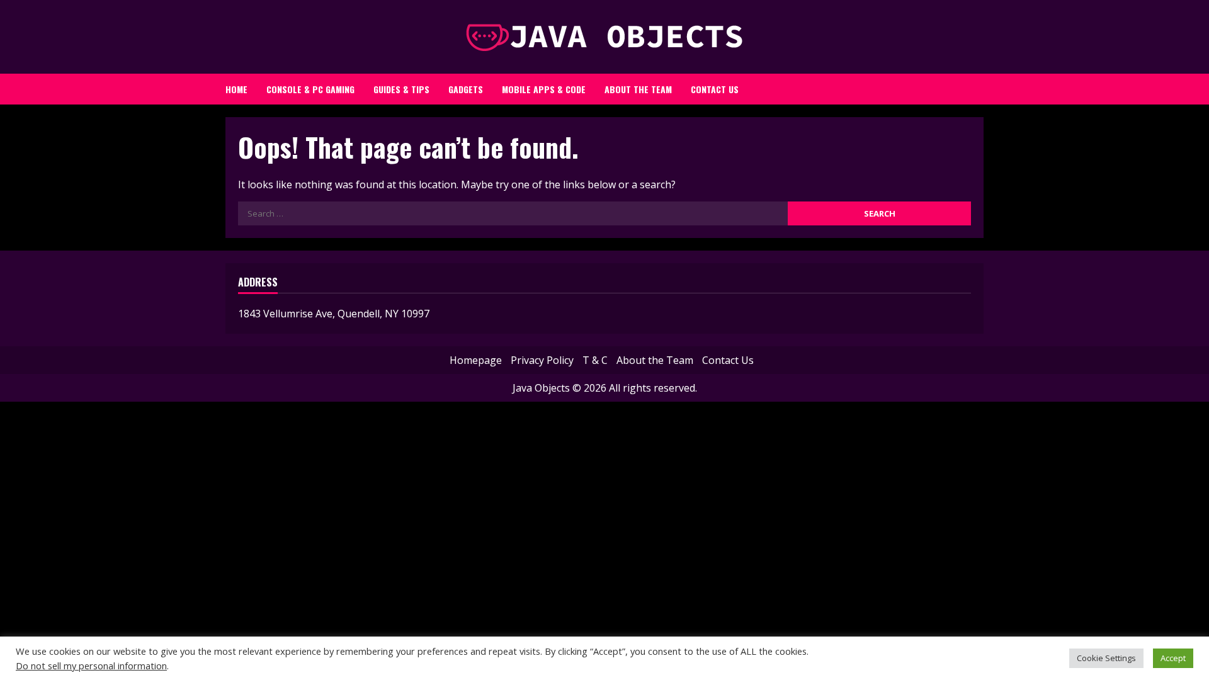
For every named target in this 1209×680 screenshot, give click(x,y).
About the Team (638, 89)
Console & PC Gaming (310, 89)
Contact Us (715, 89)
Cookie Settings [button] (1106, 658)
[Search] (966, 86)
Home (236, 89)
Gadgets (465, 89)
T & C (595, 360)
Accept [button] (1173, 658)
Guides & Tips (401, 89)
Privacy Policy (542, 360)
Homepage (476, 360)
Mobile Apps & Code (544, 89)
